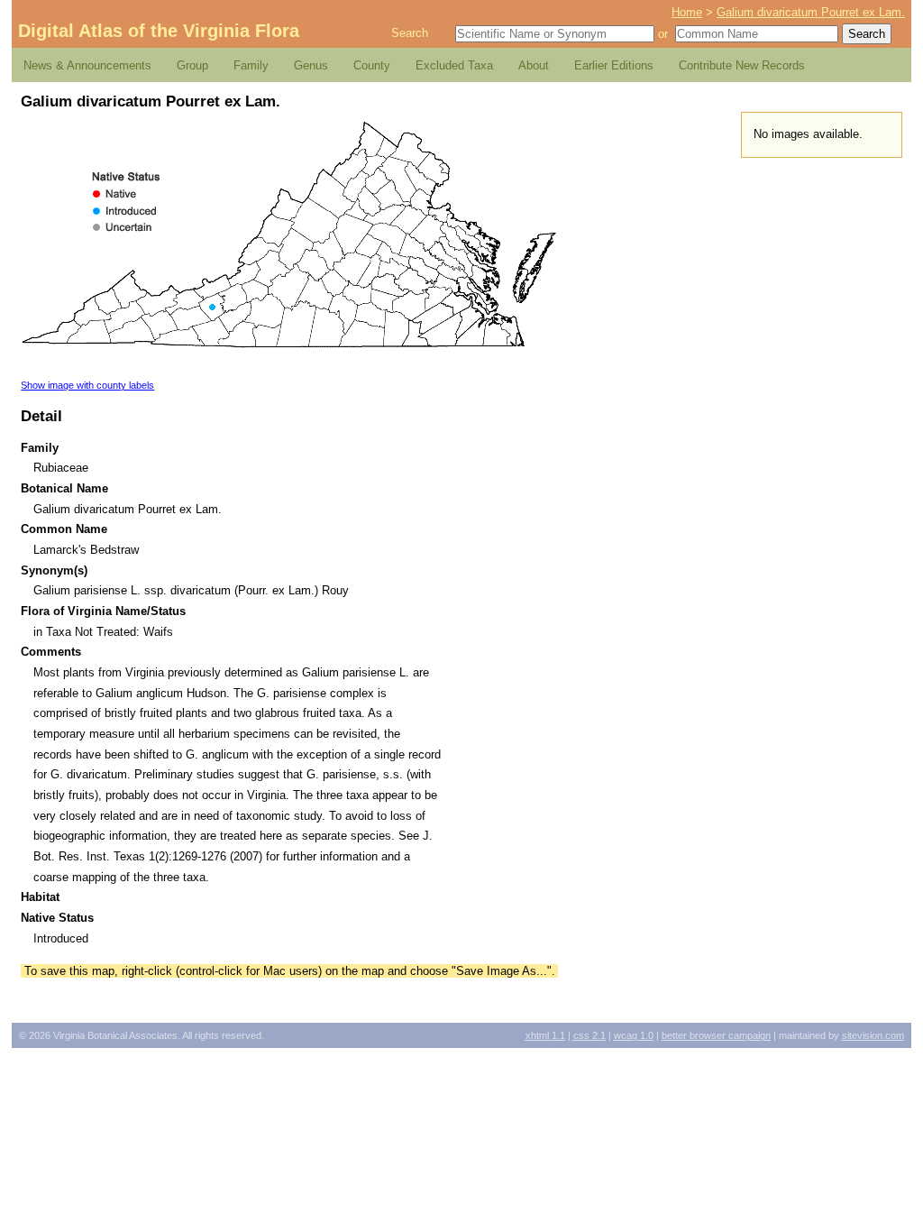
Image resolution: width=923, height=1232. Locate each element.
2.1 (589, 1035)
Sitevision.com (873, 1035)
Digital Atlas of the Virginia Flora (158, 31)
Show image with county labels (87, 385)
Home (687, 12)
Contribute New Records (742, 65)
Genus (311, 65)
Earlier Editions (613, 65)
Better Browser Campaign (716, 1035)
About (533, 65)
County (371, 65)
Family (251, 65)
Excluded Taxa (454, 65)
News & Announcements (87, 65)
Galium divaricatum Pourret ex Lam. (811, 12)
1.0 (633, 1035)
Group (192, 65)
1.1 (545, 1035)
